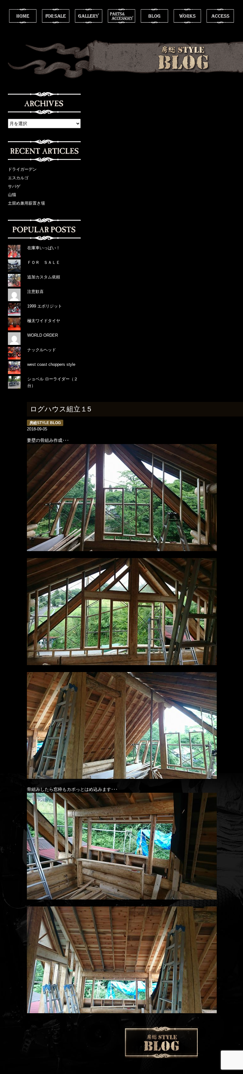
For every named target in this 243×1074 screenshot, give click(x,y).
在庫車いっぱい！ (43, 247)
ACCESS (220, 16)
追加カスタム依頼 (43, 277)
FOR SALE (55, 16)
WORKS (187, 16)
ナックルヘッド (41, 349)
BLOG (154, 16)
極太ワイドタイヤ (43, 320)
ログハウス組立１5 (60, 409)
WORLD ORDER (42, 335)
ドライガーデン (22, 169)
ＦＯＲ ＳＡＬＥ (43, 262)
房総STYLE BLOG (45, 423)
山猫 (12, 194)
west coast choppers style (51, 364)
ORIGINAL (121, 16)
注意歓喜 (35, 291)
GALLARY (88, 16)
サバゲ (14, 186)
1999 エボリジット (44, 306)
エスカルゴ (18, 177)
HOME (23, 16)
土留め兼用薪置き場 (26, 203)
